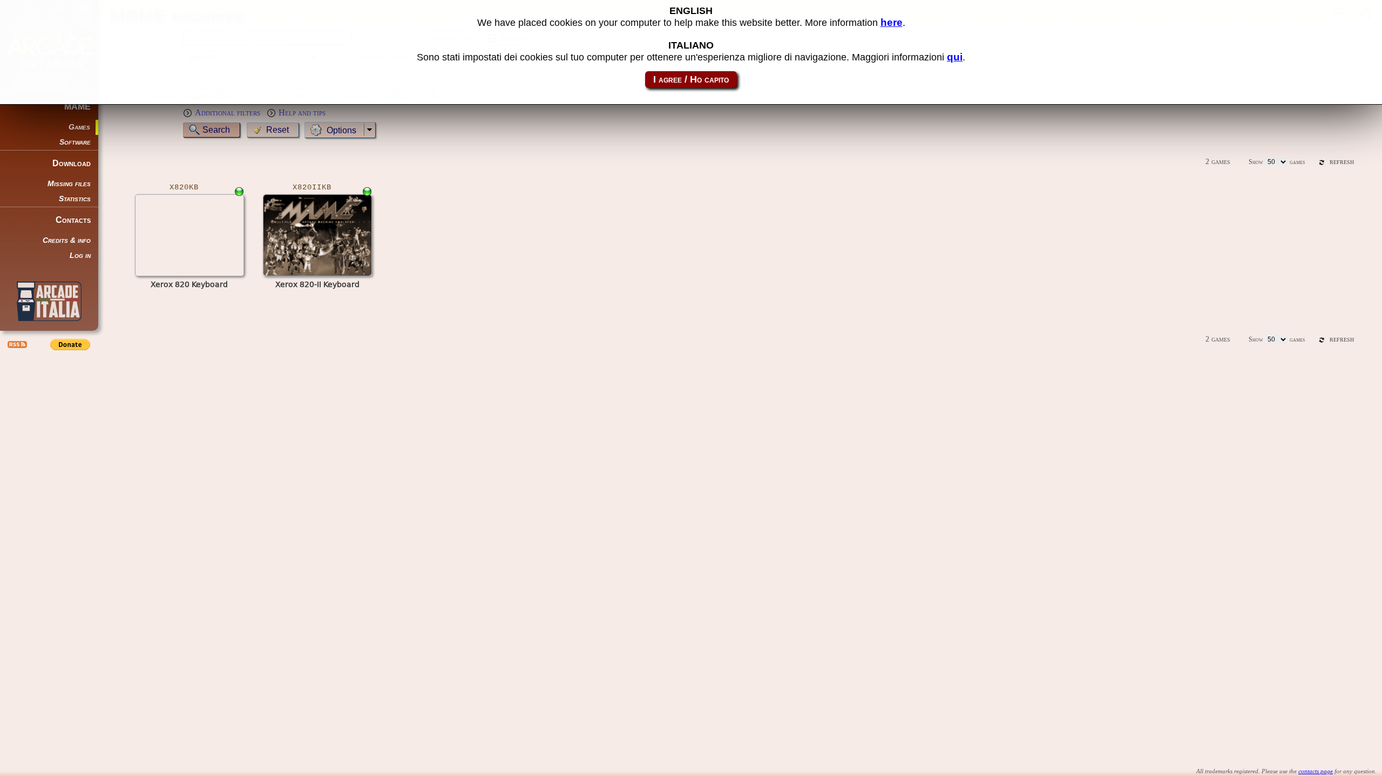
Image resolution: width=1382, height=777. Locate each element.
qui (955, 57)
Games (79, 127)
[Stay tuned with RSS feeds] (16, 344)
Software (75, 142)
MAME (77, 106)
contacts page (1315, 771)
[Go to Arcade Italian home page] (49, 301)
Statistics (75, 199)
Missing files (69, 184)
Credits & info (67, 240)
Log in (80, 255)
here (891, 22)
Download (71, 163)
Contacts (73, 219)
